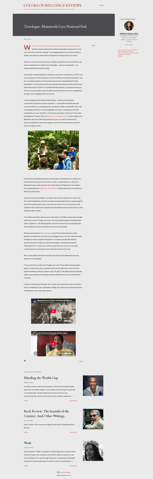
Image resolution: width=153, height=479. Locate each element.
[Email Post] (25, 361)
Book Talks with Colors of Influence (127, 50)
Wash (27, 442)
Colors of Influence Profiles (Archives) (128, 53)
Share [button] (93, 45)
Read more (73, 400)
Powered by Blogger (64, 472)
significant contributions (48, 188)
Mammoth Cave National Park (57, 116)
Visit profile (129, 44)
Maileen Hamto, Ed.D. (129, 34)
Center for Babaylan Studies (125, 51)
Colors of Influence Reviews (52, 5)
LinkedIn (120, 56)
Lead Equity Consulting (124, 54)
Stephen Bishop (45, 233)
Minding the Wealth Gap (41, 377)
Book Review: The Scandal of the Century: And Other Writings (46, 413)
